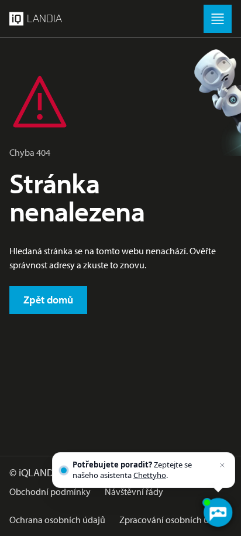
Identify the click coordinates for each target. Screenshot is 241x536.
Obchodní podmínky (50, 491)
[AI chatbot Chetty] (217, 512)
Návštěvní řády (134, 491)
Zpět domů (48, 299)
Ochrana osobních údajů (57, 519)
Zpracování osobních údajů (172, 519)
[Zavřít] (222, 465)
